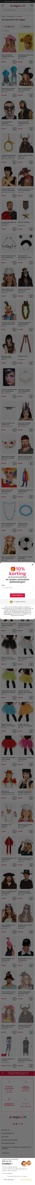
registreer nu (17, 595)
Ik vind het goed (26, 1179)
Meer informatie (9, 1179)
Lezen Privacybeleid (7, 1173)
